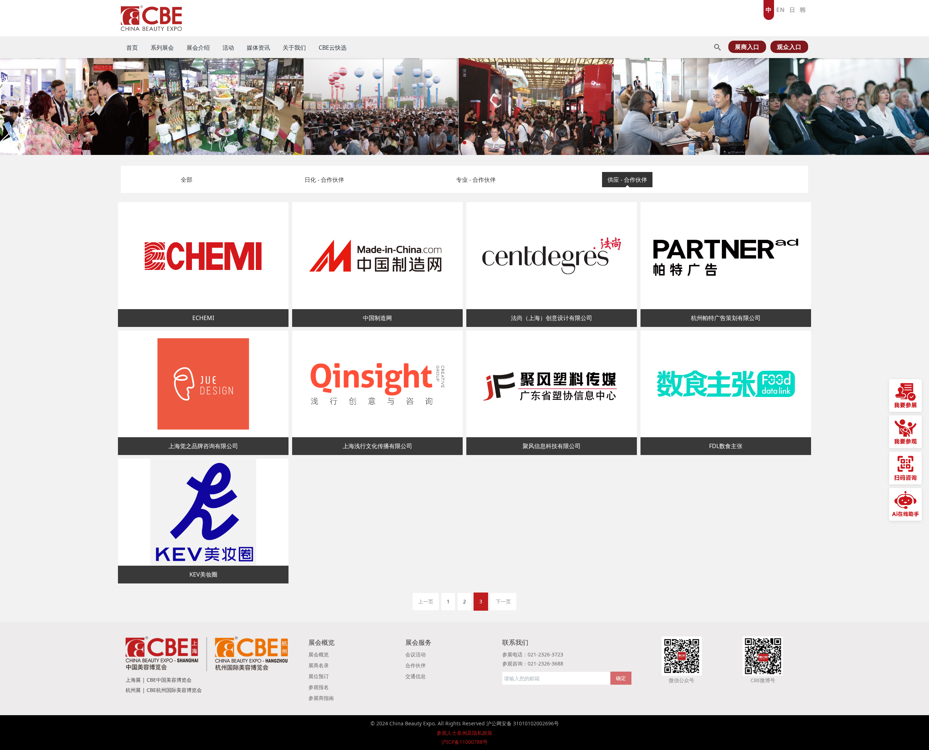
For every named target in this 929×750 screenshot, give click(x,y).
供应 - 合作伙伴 (627, 180)
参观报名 (318, 687)
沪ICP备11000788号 (464, 741)
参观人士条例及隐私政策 (464, 732)
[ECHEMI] (203, 255)
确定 (621, 678)
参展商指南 (321, 697)
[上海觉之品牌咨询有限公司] (203, 384)
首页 (132, 48)
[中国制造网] (377, 255)
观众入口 (789, 47)
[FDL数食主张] (726, 384)
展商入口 (747, 47)
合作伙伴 (415, 665)
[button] (46, 106)
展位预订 (318, 676)
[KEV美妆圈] (203, 512)
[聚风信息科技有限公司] (551, 384)
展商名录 (318, 665)
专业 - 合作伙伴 (476, 180)
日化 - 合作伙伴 (324, 180)
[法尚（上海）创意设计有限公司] (551, 255)
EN (780, 10)
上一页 (425, 601)
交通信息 (415, 676)
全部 (186, 180)
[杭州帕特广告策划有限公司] (726, 255)
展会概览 (318, 654)
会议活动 (415, 654)
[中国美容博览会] (151, 16)
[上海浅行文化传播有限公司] (377, 384)
